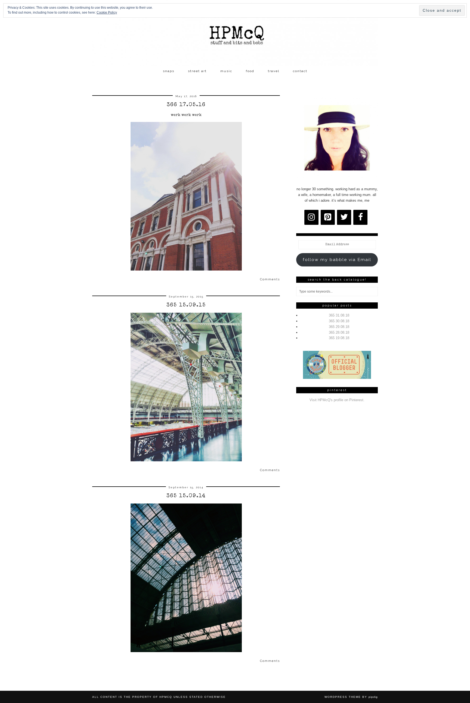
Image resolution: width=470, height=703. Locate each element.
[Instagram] (311, 217)
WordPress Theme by (351, 696)
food (250, 71)
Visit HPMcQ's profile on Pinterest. (337, 400)
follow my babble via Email (337, 259)
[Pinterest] (328, 217)
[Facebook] (360, 217)
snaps (168, 71)
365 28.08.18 (339, 332)
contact (300, 71)
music (226, 71)
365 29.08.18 (339, 327)
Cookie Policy (107, 12)
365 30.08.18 (339, 321)
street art (197, 71)
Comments (270, 279)
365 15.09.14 (186, 496)
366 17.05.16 (186, 105)
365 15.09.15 (186, 305)
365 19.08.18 (339, 338)
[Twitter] (344, 217)
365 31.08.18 (339, 315)
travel (273, 71)
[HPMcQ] (235, 33)
